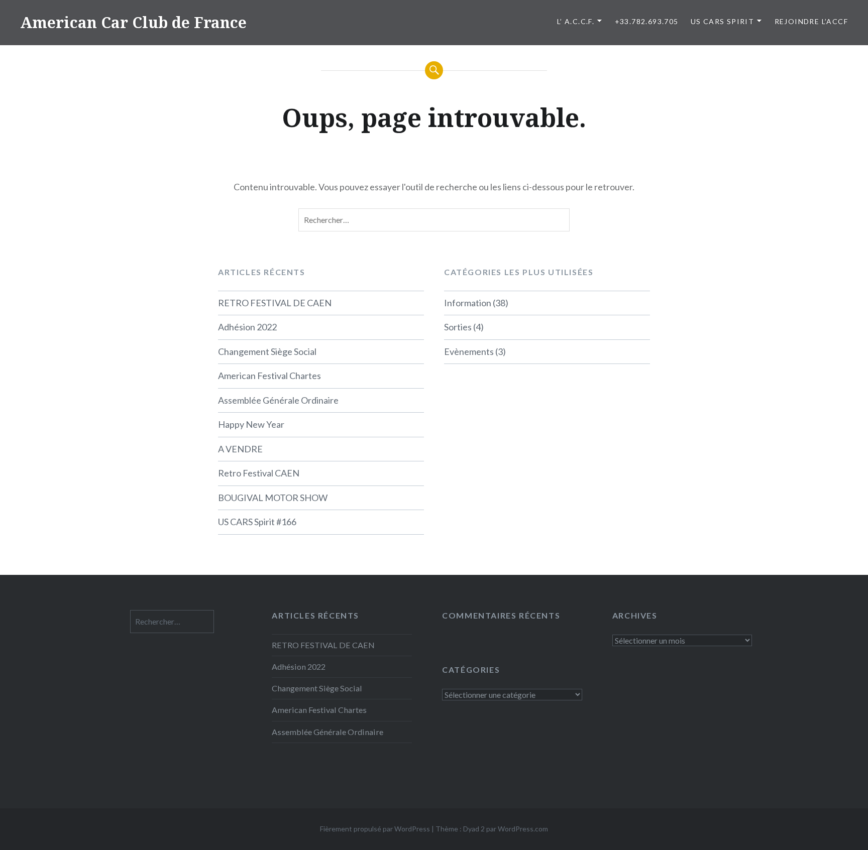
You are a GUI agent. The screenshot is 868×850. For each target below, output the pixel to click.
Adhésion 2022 (247, 326)
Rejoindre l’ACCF (811, 21)
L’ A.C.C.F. (575, 21)
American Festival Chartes (269, 375)
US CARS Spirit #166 (257, 521)
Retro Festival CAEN (258, 472)
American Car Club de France (133, 22)
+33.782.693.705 (647, 21)
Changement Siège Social (267, 351)
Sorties (458, 326)
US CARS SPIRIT (722, 21)
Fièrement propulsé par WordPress (375, 828)
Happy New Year (251, 424)
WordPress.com (523, 828)
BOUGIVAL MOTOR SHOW (273, 497)
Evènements (469, 351)
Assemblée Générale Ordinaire (278, 400)
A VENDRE (240, 448)
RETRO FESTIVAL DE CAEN (275, 302)
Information (467, 302)
